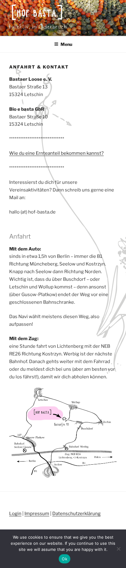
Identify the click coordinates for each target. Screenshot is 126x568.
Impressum (36, 513)
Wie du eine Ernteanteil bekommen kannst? (56, 153)
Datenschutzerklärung (76, 513)
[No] (118, 549)
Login (15, 513)
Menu (66, 44)
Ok (64, 558)
